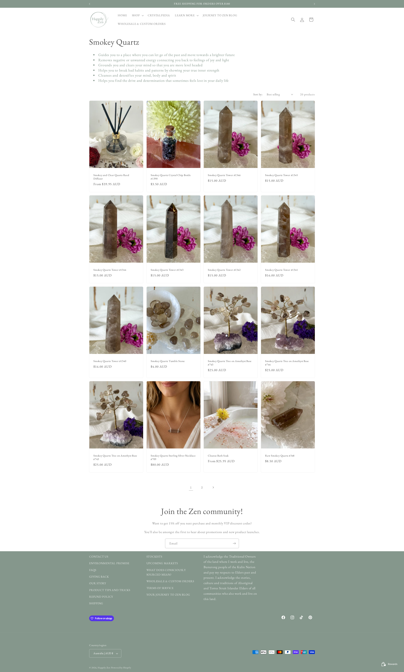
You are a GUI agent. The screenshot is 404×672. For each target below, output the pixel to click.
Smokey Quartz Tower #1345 (281, 175)
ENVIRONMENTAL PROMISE (109, 563)
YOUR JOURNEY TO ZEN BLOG (168, 595)
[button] (137, 15)
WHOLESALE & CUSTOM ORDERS (170, 581)
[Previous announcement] (89, 4)
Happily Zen (104, 667)
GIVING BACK (99, 576)
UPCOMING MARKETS (162, 563)
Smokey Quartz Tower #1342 (224, 270)
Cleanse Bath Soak (218, 455)
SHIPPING (96, 603)
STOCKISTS (154, 556)
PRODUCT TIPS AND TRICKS (109, 590)
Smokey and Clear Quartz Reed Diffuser (111, 176)
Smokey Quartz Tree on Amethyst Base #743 (229, 362)
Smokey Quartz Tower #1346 (224, 175)
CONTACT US (98, 556)
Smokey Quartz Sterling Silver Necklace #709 (173, 457)
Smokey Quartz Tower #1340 (109, 361)
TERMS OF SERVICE (160, 588)
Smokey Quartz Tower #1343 (167, 270)
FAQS (92, 570)
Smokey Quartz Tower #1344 (109, 270)
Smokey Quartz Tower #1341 (281, 270)
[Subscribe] (234, 543)
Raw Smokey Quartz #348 (279, 455)
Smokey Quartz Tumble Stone (168, 361)
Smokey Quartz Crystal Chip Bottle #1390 (171, 176)
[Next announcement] (314, 4)
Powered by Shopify (121, 667)
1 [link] (191, 487)
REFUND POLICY (101, 597)
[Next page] (213, 487)
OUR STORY (97, 583)
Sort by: (258, 94)
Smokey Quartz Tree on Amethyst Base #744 (287, 362)
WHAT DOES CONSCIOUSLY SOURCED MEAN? (166, 572)
